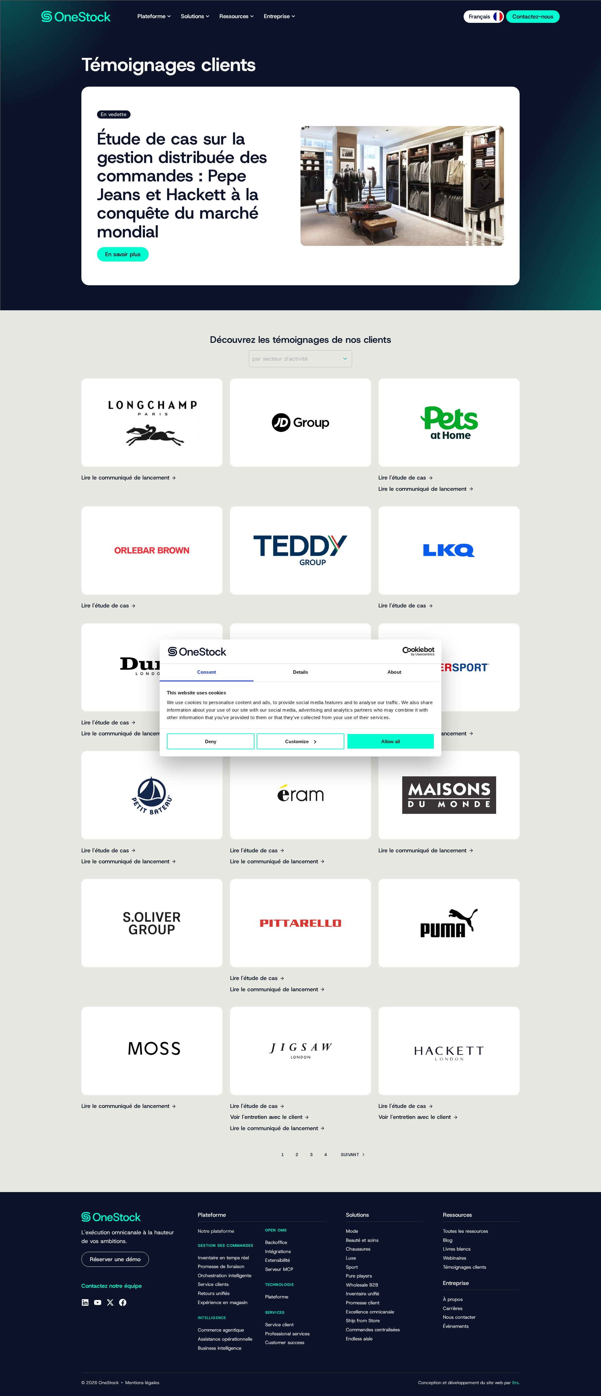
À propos (453, 1299)
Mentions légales (142, 1382)
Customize (297, 741)
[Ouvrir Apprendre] (252, 16)
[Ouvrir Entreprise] (293, 16)
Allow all (390, 741)
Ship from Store (363, 1320)
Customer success (284, 1342)
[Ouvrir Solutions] (207, 16)
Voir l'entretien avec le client (266, 1117)
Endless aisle (359, 1339)
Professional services (287, 1334)
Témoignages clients (464, 1267)
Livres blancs (456, 1249)
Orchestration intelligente (224, 1275)
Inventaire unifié (362, 1294)
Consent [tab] (206, 672)
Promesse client (362, 1303)
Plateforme (276, 1297)
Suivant (350, 1154)
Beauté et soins (362, 1240)
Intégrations (278, 1251)
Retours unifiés (213, 1293)
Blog (447, 1240)
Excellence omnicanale (370, 1312)
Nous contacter (459, 1317)
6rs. (516, 1382)
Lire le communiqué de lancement (125, 477)
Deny (210, 741)
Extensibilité (277, 1260)
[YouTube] (97, 1302)
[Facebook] (122, 1302)
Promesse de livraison (221, 1266)
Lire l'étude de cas (402, 477)
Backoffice (276, 1242)
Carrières (452, 1308)
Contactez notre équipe (111, 1286)
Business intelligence (219, 1348)
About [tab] (394, 672)
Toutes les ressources (465, 1231)
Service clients (213, 1284)
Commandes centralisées (373, 1330)
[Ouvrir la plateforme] (169, 16)
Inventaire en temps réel (223, 1258)
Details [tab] (300, 672)
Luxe (351, 1258)
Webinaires (454, 1258)
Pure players (359, 1276)
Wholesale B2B (362, 1285)
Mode (352, 1231)
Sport (352, 1267)
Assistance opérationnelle (225, 1339)
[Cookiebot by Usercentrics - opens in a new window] (407, 651)
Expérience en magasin (223, 1302)
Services (275, 1312)
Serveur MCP (279, 1269)
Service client (279, 1325)
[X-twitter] (110, 1302)
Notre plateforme (216, 1231)
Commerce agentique (221, 1330)
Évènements (456, 1326)
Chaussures (358, 1249)
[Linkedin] (85, 1302)
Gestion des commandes (225, 1245)
